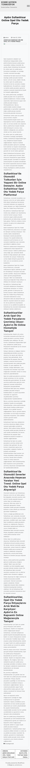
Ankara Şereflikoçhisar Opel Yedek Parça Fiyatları (8, 754)
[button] (28, 6)
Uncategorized (9, 743)
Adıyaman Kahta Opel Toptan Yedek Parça (23, 754)
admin (7, 37)
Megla (11, 765)
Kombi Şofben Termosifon (8, 3)
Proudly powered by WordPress (15, 763)
